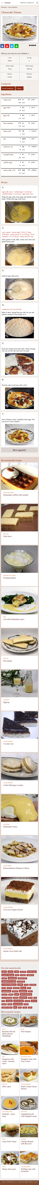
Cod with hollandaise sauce (13, 619)
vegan (24, 1007)
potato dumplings (6, 997)
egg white (6, 108)
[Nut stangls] (19, 642)
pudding (16, 997)
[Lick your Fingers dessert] (19, 891)
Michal (10, 61)
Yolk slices (7, 536)
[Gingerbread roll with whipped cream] (29, 1103)
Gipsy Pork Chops (9, 1141)
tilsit (20, 1007)
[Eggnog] (19, 683)
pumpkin (23, 998)
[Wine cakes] (10, 1075)
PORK (22, 1029)
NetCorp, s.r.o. (13, 1182)
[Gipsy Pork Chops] (10, 1130)
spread (9, 1004)
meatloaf (15, 991)
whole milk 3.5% (9, 170)
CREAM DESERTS (8, 741)
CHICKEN (23, 1139)
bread (17, 975)
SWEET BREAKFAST (8, 492)
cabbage (23, 975)
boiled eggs (32, 972)
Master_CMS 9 (29, 1182)
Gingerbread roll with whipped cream (29, 1115)
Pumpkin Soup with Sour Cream (28, 1060)
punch (30, 997)
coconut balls (21, 981)
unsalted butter (8, 155)
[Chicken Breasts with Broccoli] (29, 1130)
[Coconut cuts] (19, 725)
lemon (23, 988)
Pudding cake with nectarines (28, 1170)
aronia (10, 972)
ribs (35, 997)
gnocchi (9, 988)
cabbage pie (30, 975)
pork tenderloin (26, 994)
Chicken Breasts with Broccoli (27, 1142)
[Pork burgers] (29, 1020)
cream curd (7, 100)
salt (4, 139)
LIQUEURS (6, 700)
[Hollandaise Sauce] (19, 808)
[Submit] (37, 2)
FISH (4, 617)
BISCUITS (5, 534)
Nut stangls (7, 661)
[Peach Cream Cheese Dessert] (29, 1075)
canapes (4, 978)
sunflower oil (8, 147)
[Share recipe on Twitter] (12, 46)
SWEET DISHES (7, 865)
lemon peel (7, 131)
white (30, 1007)
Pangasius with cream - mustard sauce (8, 1061)
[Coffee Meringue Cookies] (19, 766)
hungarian (16, 988)
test (15, 1007)
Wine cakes (6, 1086)
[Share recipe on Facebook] (2, 46)
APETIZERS (6, 824)
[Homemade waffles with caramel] (19, 476)
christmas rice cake (8, 981)
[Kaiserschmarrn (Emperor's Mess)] (19, 849)
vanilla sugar (7, 162)
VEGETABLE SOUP (26, 1056)
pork (16, 994)
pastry (30, 991)
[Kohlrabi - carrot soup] (10, 1103)
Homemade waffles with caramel (15, 495)
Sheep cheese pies (9, 1169)
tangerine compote (7, 1007)
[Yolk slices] (19, 517)
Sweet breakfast (12, 7)
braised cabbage (7, 975)
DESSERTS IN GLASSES (9, 575)
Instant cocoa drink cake (12, 951)
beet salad (22, 972)
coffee (20, 985)
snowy (34, 1001)
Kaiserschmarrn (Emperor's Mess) (16, 868)
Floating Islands (9, 578)
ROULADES (24, 1111)
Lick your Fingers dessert (13, 910)
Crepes (19, 88)
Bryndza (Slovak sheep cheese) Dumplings (8, 1033)
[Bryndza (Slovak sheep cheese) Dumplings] (10, 1020)
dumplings (32, 985)
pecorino (4, 994)
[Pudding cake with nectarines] (29, 1158)
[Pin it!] (7, 46)
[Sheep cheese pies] (10, 1158)
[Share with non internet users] (17, 46)
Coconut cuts (8, 744)
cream (26, 985)
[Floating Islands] (19, 559)
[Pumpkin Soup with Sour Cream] (29, 1048)
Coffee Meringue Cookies (13, 785)
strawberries (18, 1004)
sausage (9, 1001)
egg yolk (6, 115)
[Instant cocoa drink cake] (19, 932)
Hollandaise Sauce (10, 827)
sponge (4, 1004)
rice (3, 1001)
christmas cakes (22, 978)
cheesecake (12, 978)
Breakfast (4, 7)
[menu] (2, 3)
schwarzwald (18, 1001)
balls (16, 972)
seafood (27, 1001)
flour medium (8, 123)
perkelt (11, 994)
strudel (26, 1004)
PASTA (4, 1029)
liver (29, 988)
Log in (35, 1182)
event (3, 988)
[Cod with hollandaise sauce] (19, 600)
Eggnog (6, 702)
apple (4, 972)
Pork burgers (26, 1031)
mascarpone (6, 991)
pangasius (23, 991)
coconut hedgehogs (9, 985)
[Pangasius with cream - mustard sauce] (10, 1048)
